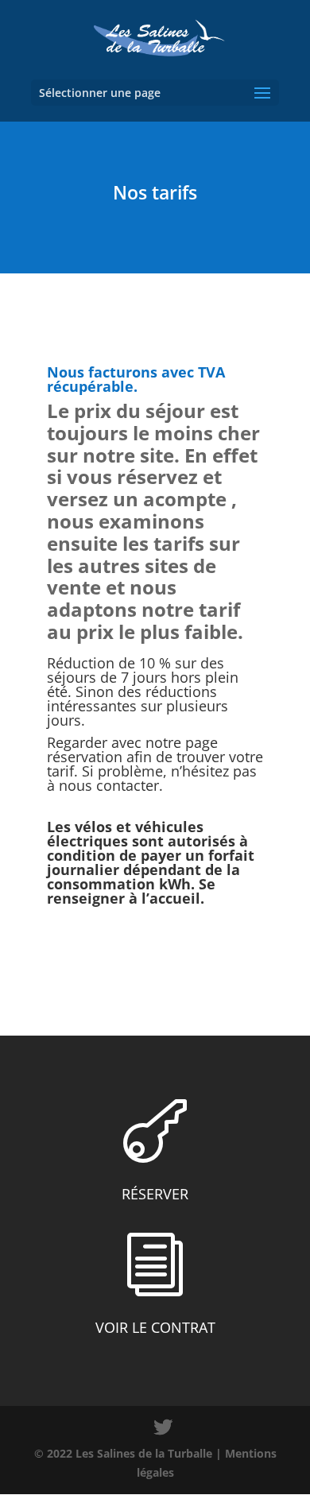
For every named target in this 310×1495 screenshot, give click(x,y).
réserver (155, 1193)
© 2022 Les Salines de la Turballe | (129, 1453)
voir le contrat (155, 1327)
